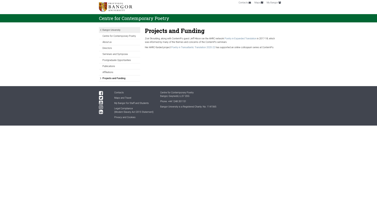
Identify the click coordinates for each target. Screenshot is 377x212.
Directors (107, 48)
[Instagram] (104, 107)
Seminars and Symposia (115, 54)
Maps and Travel (122, 97)
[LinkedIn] (104, 112)
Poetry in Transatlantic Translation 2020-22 (193, 47)
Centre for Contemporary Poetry (119, 36)
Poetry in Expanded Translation (240, 38)
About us (107, 42)
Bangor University (111, 30)
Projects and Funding (113, 78)
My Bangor (272, 2)
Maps (257, 2)
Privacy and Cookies (124, 117)
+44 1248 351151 (177, 101)
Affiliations (107, 72)
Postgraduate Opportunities (116, 60)
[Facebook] (104, 93)
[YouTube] (104, 102)
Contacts (244, 2)
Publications (108, 66)
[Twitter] (104, 98)
